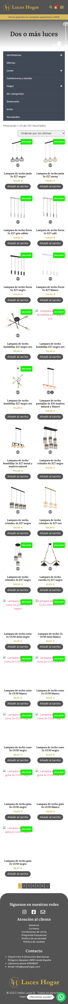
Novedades (13, 117)
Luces (34, 70)
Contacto (34, 928)
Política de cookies (34, 941)
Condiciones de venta (34, 931)
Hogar (34, 86)
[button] (50, 7)
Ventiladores (34, 55)
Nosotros (34, 925)
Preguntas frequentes (34, 935)
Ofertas (11, 62)
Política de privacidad (34, 938)
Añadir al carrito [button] (17, 186)
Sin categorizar (15, 93)
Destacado (13, 101)
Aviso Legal (42, 996)
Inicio (10, 109)
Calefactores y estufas (19, 78)
